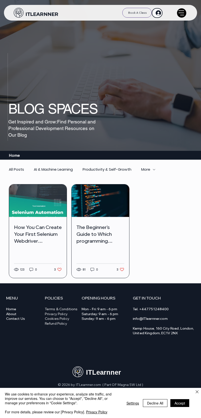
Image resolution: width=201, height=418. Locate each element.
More (145, 169)
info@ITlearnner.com (150, 318)
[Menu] (182, 13)
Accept (180, 403)
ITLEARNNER (41, 14)
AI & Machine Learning (53, 169)
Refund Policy (56, 323)
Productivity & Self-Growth (107, 169)
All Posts (16, 169)
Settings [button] (132, 403)
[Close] (197, 392)
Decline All (155, 403)
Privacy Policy (56, 314)
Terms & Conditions (61, 309)
